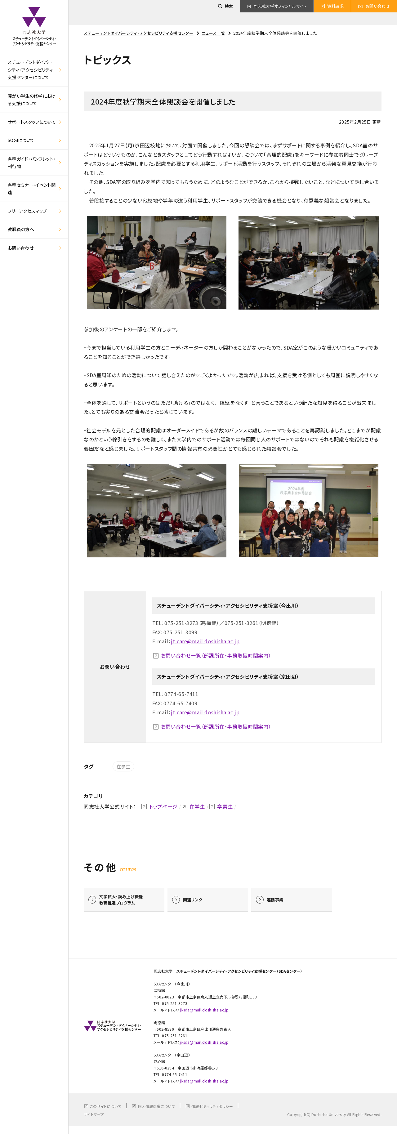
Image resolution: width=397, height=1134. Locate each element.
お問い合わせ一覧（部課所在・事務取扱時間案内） (216, 655)
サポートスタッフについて (32, 122)
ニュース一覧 (213, 33)
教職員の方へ (21, 229)
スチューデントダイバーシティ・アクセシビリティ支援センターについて (30, 69)
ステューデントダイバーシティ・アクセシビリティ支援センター (139, 33)
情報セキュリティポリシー (212, 1106)
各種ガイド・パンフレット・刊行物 (32, 163)
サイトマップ (94, 1114)
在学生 (123, 766)
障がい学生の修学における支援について (32, 100)
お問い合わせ (20, 248)
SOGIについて (21, 140)
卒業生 (225, 806)
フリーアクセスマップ (27, 211)
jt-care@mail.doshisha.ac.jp (205, 641)
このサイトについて (105, 1106)
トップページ (163, 806)
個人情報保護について (156, 1106)
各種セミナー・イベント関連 (32, 189)
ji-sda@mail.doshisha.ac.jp (204, 1009)
